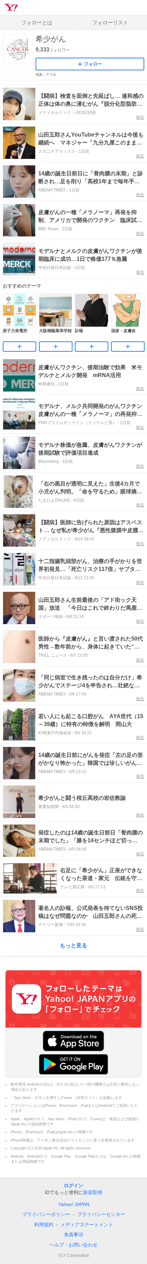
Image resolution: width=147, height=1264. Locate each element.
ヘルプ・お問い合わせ (73, 1245)
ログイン (73, 1185)
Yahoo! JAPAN (73, 1204)
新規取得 (92, 1192)
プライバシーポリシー (46, 1214)
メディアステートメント (87, 1224)
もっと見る (73, 945)
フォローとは (37, 22)
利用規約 (43, 1224)
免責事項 (73, 1234)
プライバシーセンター (101, 1214)
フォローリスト (110, 22)
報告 (140, 117)
